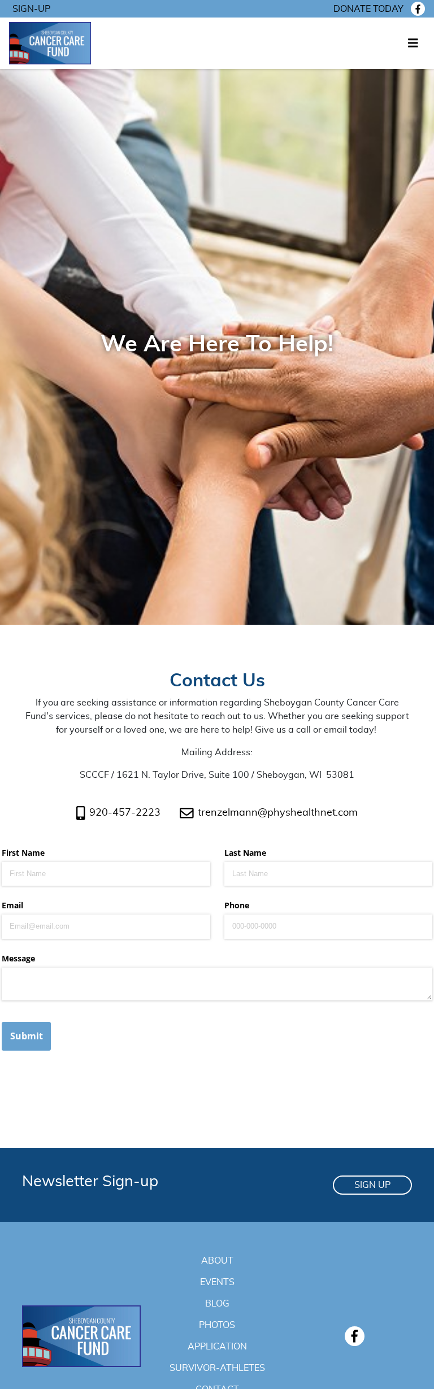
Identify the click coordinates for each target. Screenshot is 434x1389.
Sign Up (372, 1185)
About (217, 1260)
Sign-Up (31, 9)
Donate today (368, 9)
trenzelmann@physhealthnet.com (278, 813)
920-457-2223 (124, 813)
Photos (217, 1325)
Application (217, 1346)
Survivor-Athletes (217, 1368)
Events (217, 1282)
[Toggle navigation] (413, 43)
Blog (217, 1303)
